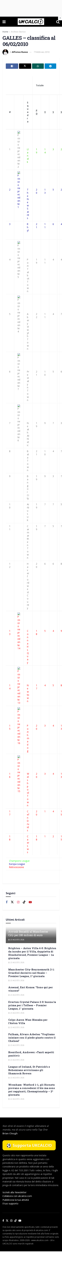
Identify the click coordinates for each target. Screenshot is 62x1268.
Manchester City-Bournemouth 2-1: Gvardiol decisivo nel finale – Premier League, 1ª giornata (31, 973)
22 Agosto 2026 (17, 1099)
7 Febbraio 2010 (41, 51)
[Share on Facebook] (12, 66)
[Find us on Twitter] (12, 902)
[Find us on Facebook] (6, 902)
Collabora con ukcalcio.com (17, 1196)
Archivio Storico (18, 31)
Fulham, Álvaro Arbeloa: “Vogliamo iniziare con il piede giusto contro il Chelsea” (32, 1038)
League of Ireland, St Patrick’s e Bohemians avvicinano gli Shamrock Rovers (29, 1070)
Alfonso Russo (20, 51)
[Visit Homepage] (31, 21)
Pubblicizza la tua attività (15, 1199)
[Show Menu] (4, 22)
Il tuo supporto (10, 1203)
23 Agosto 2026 (17, 939)
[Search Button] (58, 22)
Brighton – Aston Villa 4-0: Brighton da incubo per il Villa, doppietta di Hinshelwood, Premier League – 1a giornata (32, 953)
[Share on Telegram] (50, 66)
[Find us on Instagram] (18, 902)
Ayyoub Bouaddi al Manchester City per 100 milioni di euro (28, 933)
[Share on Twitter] (25, 66)
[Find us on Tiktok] (24, 902)
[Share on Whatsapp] (38, 66)
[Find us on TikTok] (15, 1221)
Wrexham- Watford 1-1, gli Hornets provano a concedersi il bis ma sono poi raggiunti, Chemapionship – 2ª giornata (31, 1089)
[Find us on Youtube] (30, 902)
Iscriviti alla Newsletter (14, 1192)
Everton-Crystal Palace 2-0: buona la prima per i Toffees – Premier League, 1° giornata (32, 1005)
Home (5, 31)
